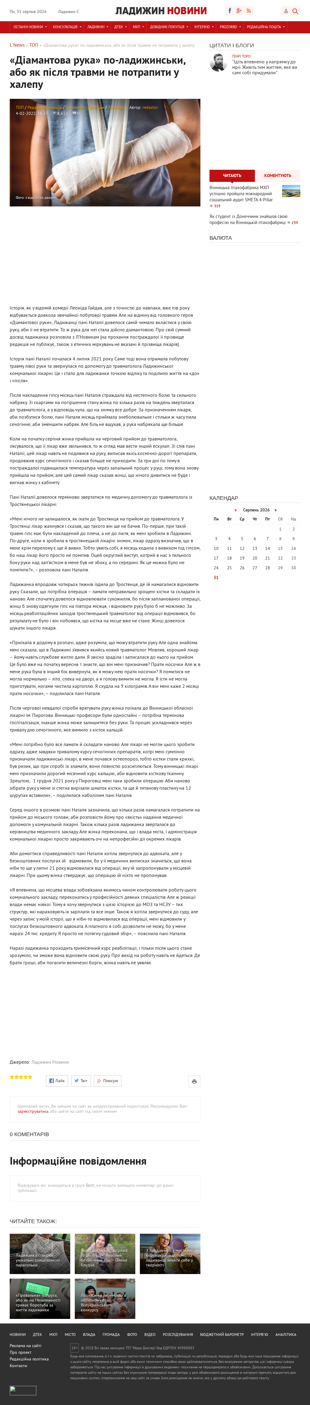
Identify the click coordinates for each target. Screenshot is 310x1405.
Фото (132, 1335)
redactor (150, 107)
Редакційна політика (29, 1359)
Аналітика (285, 1335)
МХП (136, 27)
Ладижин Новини (50, 1062)
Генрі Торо (241, 57)
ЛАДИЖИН (95, 27)
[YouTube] (239, 10)
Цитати (220, 45)
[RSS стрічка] (248, 10)
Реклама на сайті (25, 1346)
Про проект (20, 1352)
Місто (70, 1335)
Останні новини (28, 27)
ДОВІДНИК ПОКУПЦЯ (167, 27)
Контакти (18, 1366)
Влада (89, 1335)
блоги (245, 45)
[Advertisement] (105, 254)
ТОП (20, 107)
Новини (18, 1335)
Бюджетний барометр (222, 1335)
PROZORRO (228, 27)
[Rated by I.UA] (23, 1394)
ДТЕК (118, 27)
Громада (111, 1335)
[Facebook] (229, 10)
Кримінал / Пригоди (85, 107)
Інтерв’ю (202, 27)
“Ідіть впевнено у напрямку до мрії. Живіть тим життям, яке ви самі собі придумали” (264, 67)
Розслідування (178, 1335)
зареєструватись (33, 1111)
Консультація (65, 27)
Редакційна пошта (264, 27)
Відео (150, 1335)
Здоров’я (116, 107)
